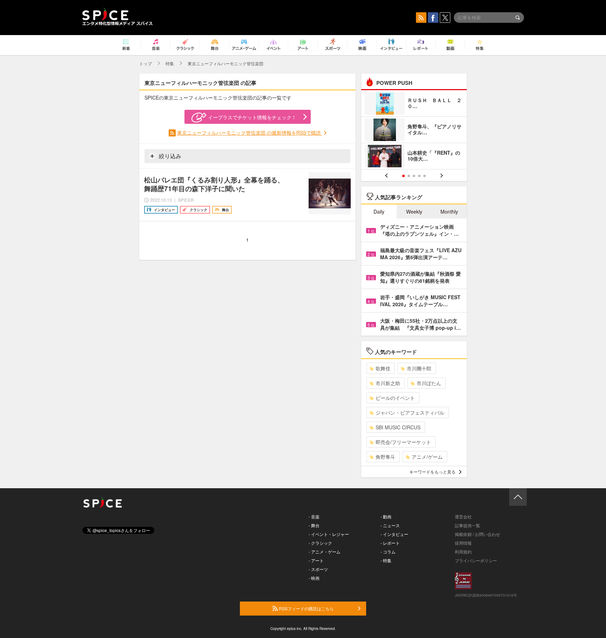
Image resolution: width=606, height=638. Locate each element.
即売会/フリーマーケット (403, 441)
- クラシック (320, 543)
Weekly (414, 211)
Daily (378, 211)
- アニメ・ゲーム (325, 552)
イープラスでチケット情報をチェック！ (252, 117)
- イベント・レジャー (329, 534)
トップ (145, 63)
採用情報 (463, 543)
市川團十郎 (419, 368)
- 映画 (314, 578)
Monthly (449, 211)
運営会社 (463, 516)
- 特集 (386, 560)
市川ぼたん (429, 383)
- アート (316, 560)
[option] (414, 130)
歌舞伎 (383, 368)
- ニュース (390, 525)
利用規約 (463, 552)
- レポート (390, 543)
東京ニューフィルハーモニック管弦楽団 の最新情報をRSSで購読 (249, 132)
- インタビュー (394, 534)
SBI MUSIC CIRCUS (398, 427)
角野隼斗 (385, 456)
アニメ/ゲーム (427, 456)
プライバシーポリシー (476, 560)
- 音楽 (314, 516)
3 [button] (414, 176)
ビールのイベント (395, 397)
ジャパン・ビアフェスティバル (410, 412)
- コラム (388, 552)
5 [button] (424, 176)
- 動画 (386, 516)
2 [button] (409, 176)
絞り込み (169, 156)
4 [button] (419, 176)
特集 (170, 63)
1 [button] (403, 176)
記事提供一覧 (467, 525)
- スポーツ (318, 569)
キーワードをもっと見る (432, 472)
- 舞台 (314, 525)
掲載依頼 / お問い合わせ (477, 534)
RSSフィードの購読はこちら (306, 608)
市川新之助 (388, 383)
